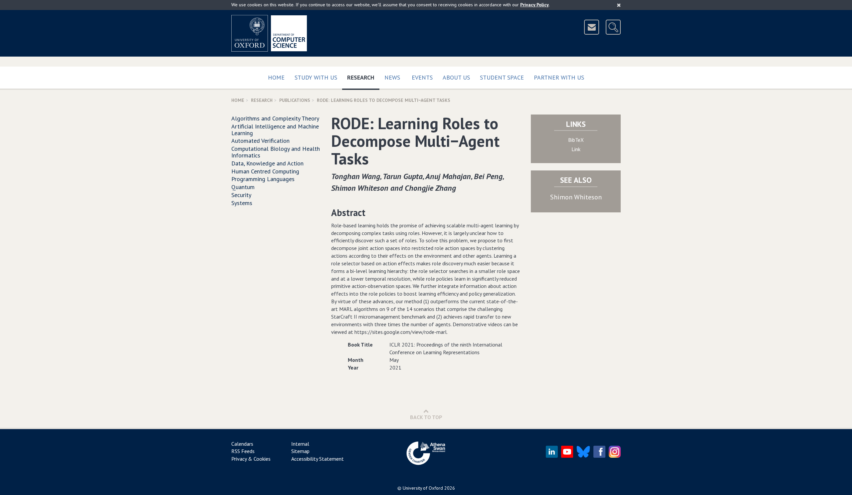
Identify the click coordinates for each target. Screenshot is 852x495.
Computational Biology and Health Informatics (275, 152)
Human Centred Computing (265, 171)
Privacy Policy (534, 5)
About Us (456, 77)
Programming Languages (263, 179)
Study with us (316, 77)
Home (276, 77)
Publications (294, 100)
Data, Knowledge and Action (267, 163)
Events (422, 77)
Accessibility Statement (317, 458)
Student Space (502, 77)
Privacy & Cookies (251, 458)
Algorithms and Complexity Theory (275, 118)
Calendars (242, 443)
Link (575, 149)
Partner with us (559, 77)
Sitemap (300, 451)
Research (363, 77)
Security (241, 195)
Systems (241, 203)
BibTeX (576, 139)
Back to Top (426, 417)
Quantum (243, 187)
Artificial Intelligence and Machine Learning (275, 130)
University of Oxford (423, 488)
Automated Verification (260, 140)
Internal (300, 443)
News (392, 77)
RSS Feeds (243, 451)
